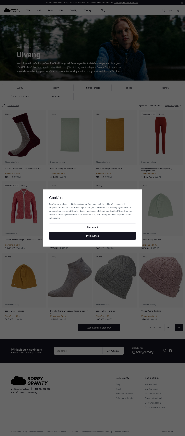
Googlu (74, 210)
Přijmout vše (92, 235)
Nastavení (92, 227)
